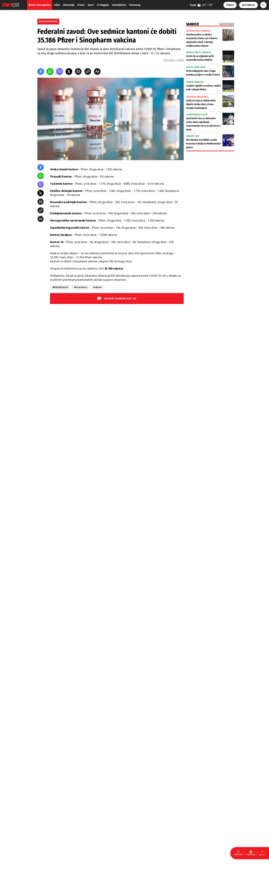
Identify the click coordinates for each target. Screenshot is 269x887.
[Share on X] (69, 71)
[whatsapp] (50, 71)
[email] (78, 71)
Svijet (57, 5)
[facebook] (40, 71)
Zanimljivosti (119, 5)
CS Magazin (103, 5)
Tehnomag (134, 5)
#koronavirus (80, 287)
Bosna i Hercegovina (40, 5)
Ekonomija (68, 5)
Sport (91, 5)
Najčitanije (250, 854)
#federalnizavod (60, 287)
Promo (81, 5)
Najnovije (238, 854)
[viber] (59, 71)
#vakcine (97, 287)
